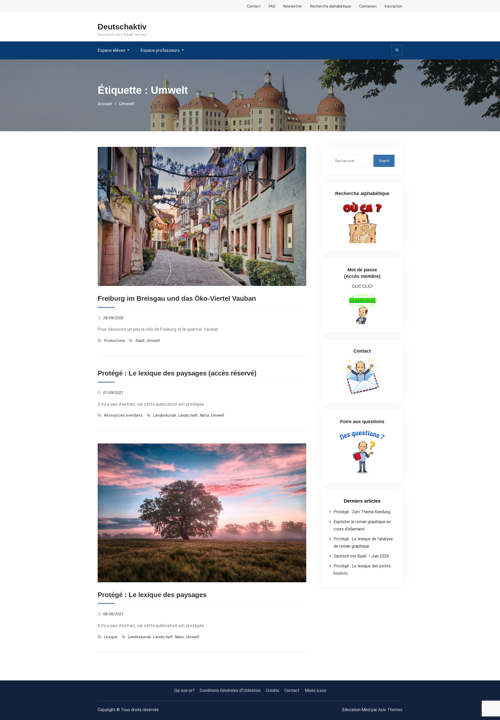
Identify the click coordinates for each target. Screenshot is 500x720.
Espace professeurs (160, 50)
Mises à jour (315, 690)
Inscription (393, 6)
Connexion (368, 6)
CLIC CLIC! (362, 286)
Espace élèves (111, 50)
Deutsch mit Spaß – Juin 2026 (361, 556)
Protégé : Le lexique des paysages (152, 595)
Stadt (140, 340)
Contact (254, 6)
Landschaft (188, 415)
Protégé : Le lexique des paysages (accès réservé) (177, 373)
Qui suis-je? (184, 690)
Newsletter (292, 6)
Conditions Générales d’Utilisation (230, 690)
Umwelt (153, 340)
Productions (114, 340)
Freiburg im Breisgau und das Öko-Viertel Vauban (177, 298)
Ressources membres (123, 415)
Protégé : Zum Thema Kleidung (362, 511)
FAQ (272, 6)
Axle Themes (390, 709)
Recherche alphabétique (330, 6)
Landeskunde (164, 415)
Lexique (110, 637)
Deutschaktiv (122, 26)
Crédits (272, 690)
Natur (204, 415)
